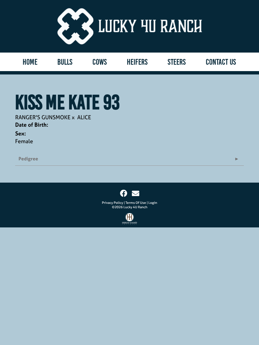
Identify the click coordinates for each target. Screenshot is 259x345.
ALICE (84, 117)
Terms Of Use (135, 202)
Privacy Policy (112, 202)
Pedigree (28, 158)
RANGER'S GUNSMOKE (42, 117)
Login (152, 202)
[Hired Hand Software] (129, 220)
